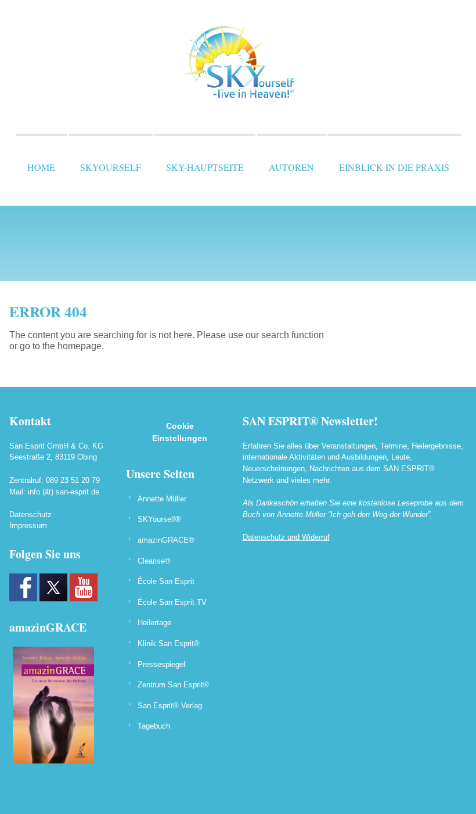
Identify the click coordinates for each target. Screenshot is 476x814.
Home (41, 167)
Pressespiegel (161, 664)
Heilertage (154, 622)
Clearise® (154, 561)
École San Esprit (166, 581)
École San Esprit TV (172, 602)
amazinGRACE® (166, 540)
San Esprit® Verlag (170, 705)
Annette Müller (162, 498)
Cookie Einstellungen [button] (179, 432)
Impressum (28, 525)
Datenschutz (30, 514)
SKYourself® (159, 519)
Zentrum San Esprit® (173, 684)
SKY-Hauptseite (205, 167)
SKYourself (110, 167)
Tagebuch (154, 726)
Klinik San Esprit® (169, 643)
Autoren (291, 167)
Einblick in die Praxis (394, 167)
